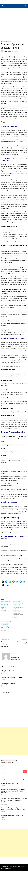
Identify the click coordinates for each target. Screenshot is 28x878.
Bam (9, 868)
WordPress (3, 868)
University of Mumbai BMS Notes (9, 783)
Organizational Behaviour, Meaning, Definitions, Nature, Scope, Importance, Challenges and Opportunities (13, 791)
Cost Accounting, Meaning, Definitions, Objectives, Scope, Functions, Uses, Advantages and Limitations (14, 800)
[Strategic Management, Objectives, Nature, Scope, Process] (7, 627)
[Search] (25, 771)
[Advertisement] (14, 22)
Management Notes (6, 41)
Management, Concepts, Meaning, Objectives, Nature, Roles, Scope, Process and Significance (13, 808)
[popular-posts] (4, 779)
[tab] (4, 779)
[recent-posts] (10, 779)
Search (2, 769)
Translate (12, 762)
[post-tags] (24, 779)
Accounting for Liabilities (8, 684)
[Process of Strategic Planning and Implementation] (7, 606)
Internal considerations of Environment (11, 677)
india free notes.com (15, 866)
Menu (4, 6)
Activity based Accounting (8, 671)
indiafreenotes (8, 51)
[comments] (17, 779)
